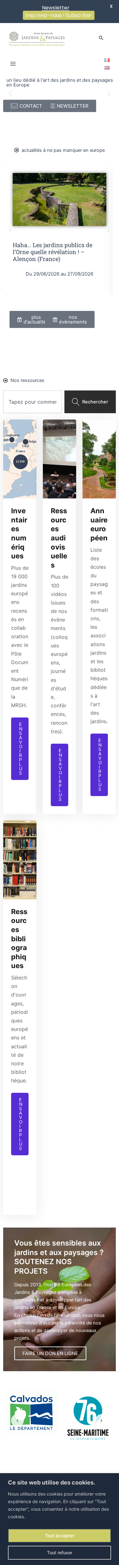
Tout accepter (59, 1535)
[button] (101, 38)
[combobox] (32, 401)
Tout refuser (59, 1552)
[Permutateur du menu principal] (13, 63)
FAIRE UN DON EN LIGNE (50, 1353)
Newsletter (55, 7)
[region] (59, 1519)
